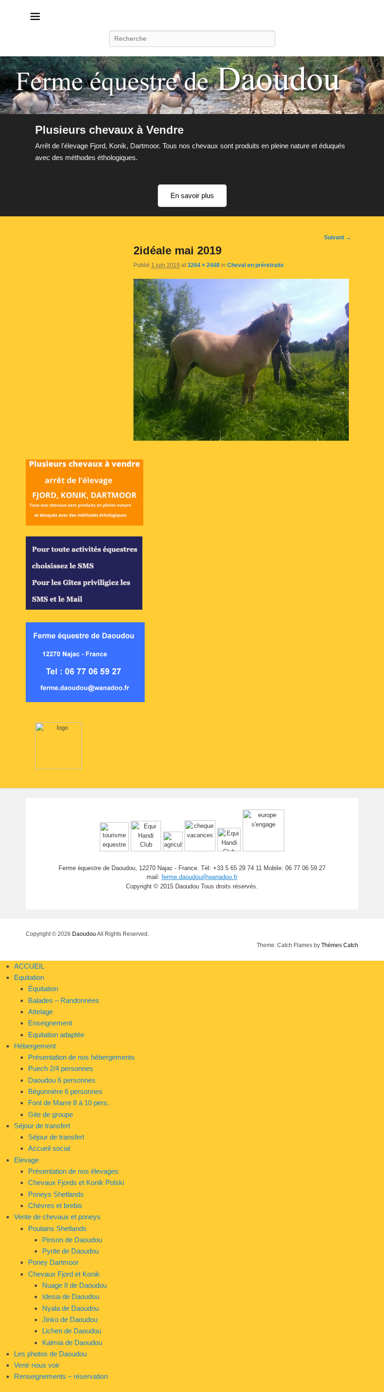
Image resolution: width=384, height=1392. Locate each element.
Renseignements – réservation (61, 1376)
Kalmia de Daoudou (72, 1342)
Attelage (40, 1012)
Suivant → (337, 237)
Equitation (29, 977)
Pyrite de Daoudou (70, 1251)
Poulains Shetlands (57, 1228)
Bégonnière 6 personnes (65, 1091)
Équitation (43, 989)
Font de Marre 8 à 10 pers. (68, 1103)
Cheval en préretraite (255, 265)
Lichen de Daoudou (71, 1331)
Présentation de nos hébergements (81, 1057)
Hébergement (35, 1046)
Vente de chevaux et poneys (57, 1217)
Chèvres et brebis (55, 1205)
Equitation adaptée (56, 1035)
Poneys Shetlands (56, 1194)
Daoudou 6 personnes (62, 1080)
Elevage (26, 1160)
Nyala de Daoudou (70, 1308)
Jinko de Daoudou (69, 1319)
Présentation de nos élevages (73, 1171)
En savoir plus (192, 195)
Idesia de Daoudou (70, 1296)
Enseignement (50, 1023)
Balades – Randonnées (63, 1000)
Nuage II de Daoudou (74, 1285)
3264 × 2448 (203, 265)
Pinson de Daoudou (72, 1240)
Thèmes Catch (339, 945)
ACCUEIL (29, 966)
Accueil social (49, 1148)
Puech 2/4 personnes (60, 1068)
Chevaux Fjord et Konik (64, 1274)
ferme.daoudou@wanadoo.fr (199, 876)
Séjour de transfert (42, 1126)
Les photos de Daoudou (50, 1354)
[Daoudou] (192, 85)
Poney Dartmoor (53, 1262)
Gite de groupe (50, 1114)
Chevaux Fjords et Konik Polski (76, 1182)
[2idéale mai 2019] (241, 438)
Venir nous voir (36, 1365)
